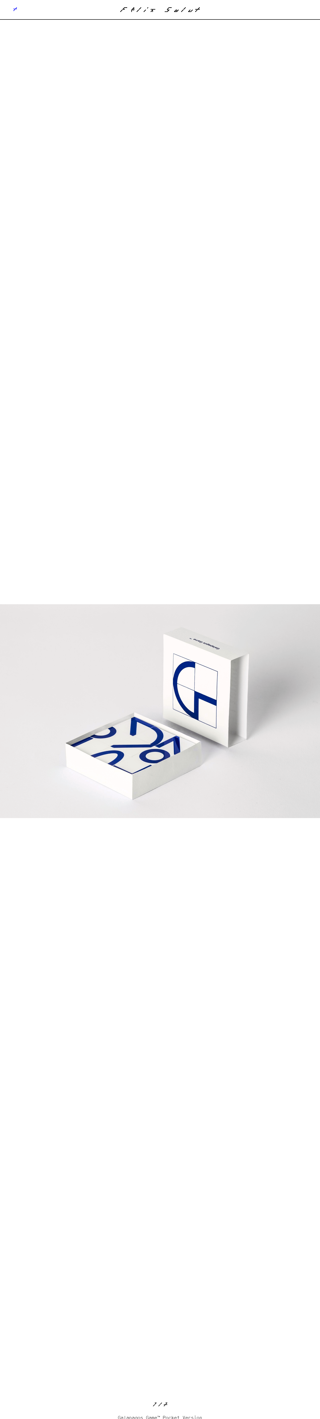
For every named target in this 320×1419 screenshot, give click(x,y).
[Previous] (80, 711)
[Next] (240, 711)
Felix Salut (160, 10)
